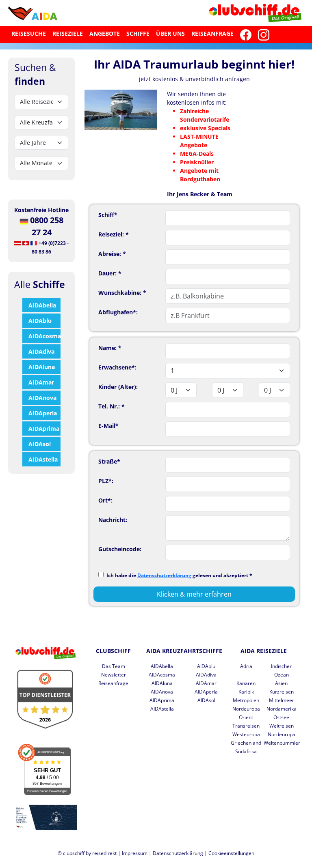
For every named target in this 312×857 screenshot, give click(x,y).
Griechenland (246, 742)
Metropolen (246, 700)
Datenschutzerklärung (164, 575)
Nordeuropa (246, 708)
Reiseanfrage (113, 683)
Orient (246, 717)
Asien (281, 683)
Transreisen (246, 725)
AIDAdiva (41, 351)
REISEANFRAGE (212, 33)
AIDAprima (43, 428)
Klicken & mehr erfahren (194, 594)
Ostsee (281, 717)
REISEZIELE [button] (67, 33)
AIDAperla (42, 413)
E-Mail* (108, 426)
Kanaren (246, 683)
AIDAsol (39, 444)
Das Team (113, 666)
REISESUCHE (28, 33)
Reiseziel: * (113, 234)
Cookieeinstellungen (231, 853)
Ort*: (105, 500)
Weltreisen (281, 725)
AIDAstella (43, 459)
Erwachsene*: (117, 367)
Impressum (134, 853)
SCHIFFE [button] (138, 33)
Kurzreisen (281, 691)
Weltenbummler (282, 742)
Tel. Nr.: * (111, 406)
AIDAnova (42, 398)
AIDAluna (41, 367)
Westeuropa (246, 734)
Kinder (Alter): (118, 387)
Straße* (109, 461)
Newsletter (113, 674)
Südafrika (246, 751)
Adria (246, 666)
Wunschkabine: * (122, 292)
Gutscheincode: (119, 549)
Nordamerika (281, 708)
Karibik (246, 691)
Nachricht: (112, 520)
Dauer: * (109, 273)
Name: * (109, 348)
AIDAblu (40, 320)
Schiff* (107, 215)
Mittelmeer (281, 700)
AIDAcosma (44, 336)
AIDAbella (42, 305)
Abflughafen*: (118, 312)
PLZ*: (105, 481)
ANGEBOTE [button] (104, 33)
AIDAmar (41, 382)
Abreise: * (112, 254)
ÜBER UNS (170, 33)
